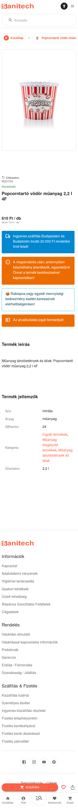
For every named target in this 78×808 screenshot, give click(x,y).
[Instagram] (34, 762)
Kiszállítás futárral (15, 695)
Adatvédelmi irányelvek (20, 573)
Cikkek (51, 782)
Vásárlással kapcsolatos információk (30, 642)
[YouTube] (44, 762)
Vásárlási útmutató (16, 634)
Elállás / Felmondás (17, 664)
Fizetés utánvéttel (15, 741)
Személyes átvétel (16, 702)
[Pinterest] (54, 762)
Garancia (9, 657)
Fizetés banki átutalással (21, 733)
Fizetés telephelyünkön (19, 718)
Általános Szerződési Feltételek (26, 604)
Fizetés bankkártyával (18, 725)
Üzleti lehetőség (14, 596)
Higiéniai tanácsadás (18, 580)
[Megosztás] (72, 787)
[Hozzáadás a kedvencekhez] (63, 787)
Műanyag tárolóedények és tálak (57, 455)
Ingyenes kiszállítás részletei (24, 710)
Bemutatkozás (32, 782)
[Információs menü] (72, 6)
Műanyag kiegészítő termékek (50, 444)
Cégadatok (10, 611)
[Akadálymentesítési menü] (64, 6)
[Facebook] (24, 762)
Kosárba (32, 787)
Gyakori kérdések (15, 588)
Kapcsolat (9, 565)
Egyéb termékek (54, 434)
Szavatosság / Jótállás (19, 672)
